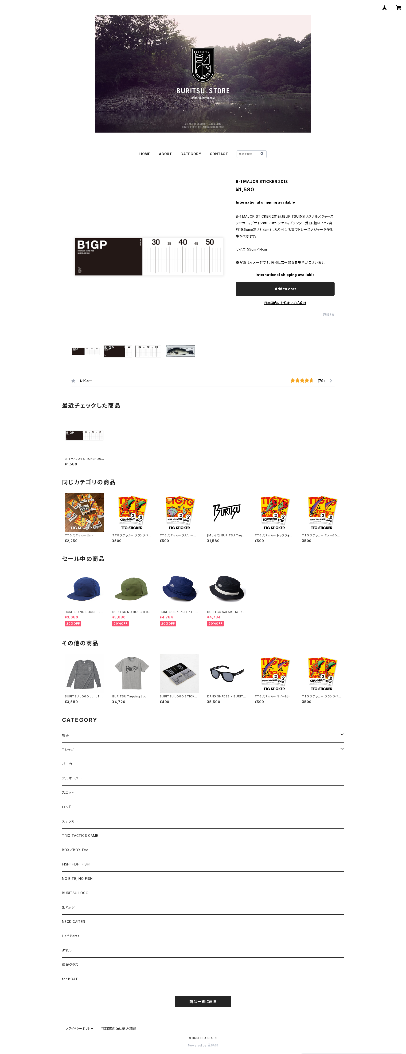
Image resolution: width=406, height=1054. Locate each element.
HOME (144, 154)
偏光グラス (70, 965)
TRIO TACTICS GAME (80, 836)
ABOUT (165, 154)
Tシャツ (68, 749)
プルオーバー (72, 778)
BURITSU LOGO (75, 893)
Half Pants (70, 936)
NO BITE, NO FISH (77, 879)
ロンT (66, 807)
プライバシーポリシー (80, 1028)
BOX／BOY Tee (75, 850)
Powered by (198, 1045)
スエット (68, 792)
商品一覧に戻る (203, 1001)
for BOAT (70, 979)
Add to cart (285, 289)
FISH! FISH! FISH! (76, 864)
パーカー (68, 764)
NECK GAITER (73, 922)
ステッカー (70, 821)
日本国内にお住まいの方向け (285, 303)
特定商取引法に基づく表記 (118, 1028)
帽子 (65, 735)
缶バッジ (68, 907)
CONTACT (219, 154)
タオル (66, 950)
